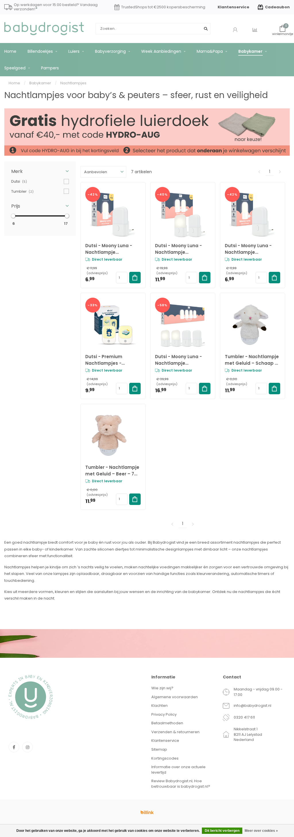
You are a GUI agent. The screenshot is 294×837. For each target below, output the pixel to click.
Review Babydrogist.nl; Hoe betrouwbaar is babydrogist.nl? (180, 783)
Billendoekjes (40, 51)
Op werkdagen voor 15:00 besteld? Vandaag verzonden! (56, 7)
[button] (40, 171)
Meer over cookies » (261, 831)
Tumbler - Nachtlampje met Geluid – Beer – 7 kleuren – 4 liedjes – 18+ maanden (112, 470)
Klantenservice (233, 7)
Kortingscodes (165, 758)
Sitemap (159, 749)
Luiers (74, 51)
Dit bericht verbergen (222, 831)
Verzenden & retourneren (175, 732)
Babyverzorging (110, 51)
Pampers (50, 68)
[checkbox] (40, 181)
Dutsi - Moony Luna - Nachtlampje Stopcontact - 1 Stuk (248, 249)
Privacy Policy (164, 714)
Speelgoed (15, 68)
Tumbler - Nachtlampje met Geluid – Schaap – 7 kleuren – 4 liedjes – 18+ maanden (252, 360)
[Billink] (147, 812)
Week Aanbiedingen (161, 51)
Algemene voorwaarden (174, 697)
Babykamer (250, 51)
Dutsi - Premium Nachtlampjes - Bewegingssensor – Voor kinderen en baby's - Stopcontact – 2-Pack (112, 360)
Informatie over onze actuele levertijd (178, 769)
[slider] (13, 216)
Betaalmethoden (167, 723)
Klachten (159, 705)
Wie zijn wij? (162, 688)
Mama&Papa (210, 51)
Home (10, 51)
